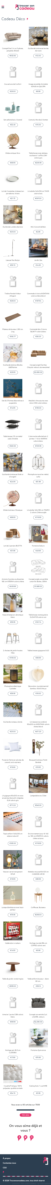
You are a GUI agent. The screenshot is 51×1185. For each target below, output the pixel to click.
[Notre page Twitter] (25, 1137)
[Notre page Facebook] (19, 1137)
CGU (5, 1168)
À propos (6, 1158)
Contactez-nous (9, 1163)
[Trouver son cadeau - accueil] (27, 7)
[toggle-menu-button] (3, 7)
